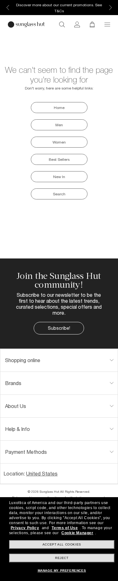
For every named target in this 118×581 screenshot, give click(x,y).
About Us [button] (15, 406)
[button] (107, 24)
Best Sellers (59, 159)
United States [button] (42, 473)
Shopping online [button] (22, 360)
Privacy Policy (25, 528)
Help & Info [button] (17, 429)
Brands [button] (13, 383)
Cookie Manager (77, 533)
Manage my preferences (62, 570)
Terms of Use (65, 528)
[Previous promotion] (8, 7)
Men (59, 124)
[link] (77, 24)
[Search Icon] (62, 24)
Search (59, 194)
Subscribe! (59, 328)
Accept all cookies (61, 544)
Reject (62, 558)
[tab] (59, 360)
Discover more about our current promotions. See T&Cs (59, 8)
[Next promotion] (110, 7)
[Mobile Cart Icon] (92, 24)
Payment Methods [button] (26, 452)
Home (59, 107)
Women (59, 142)
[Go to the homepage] (26, 24)
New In (59, 176)
